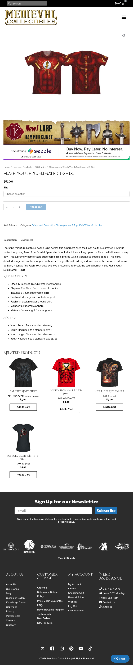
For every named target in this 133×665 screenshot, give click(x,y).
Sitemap (107, 606)
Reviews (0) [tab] (26, 240)
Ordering (42, 587)
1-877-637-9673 (111, 588)
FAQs (40, 605)
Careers (10, 620)
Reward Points (76, 597)
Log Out (72, 606)
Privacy (10, 611)
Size (5, 187)
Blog (8, 593)
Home (6, 167)
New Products (44, 623)
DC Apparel (54, 167)
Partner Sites (13, 615)
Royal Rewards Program (50, 609)
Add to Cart (23, 407)
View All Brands (66, 558)
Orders (72, 588)
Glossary (11, 624)
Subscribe (106, 511)
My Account (74, 584)
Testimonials (44, 614)
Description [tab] (10, 240)
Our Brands (12, 588)
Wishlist (72, 601)
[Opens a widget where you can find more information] (120, 659)
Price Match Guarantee (50, 601)
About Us (11, 584)
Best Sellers (43, 618)
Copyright (11, 606)
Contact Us (109, 602)
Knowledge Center (16, 602)
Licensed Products (22, 167)
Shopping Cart (76, 593)
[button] (124, 17)
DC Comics (40, 167)
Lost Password (76, 610)
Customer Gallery (15, 597)
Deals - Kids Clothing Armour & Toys (61, 225)
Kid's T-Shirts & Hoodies (90, 225)
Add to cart (36, 206)
